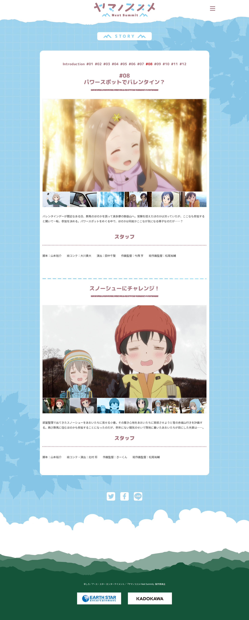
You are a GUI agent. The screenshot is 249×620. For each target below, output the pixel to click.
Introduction (74, 63)
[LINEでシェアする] (138, 498)
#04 (115, 63)
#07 (140, 63)
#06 (132, 63)
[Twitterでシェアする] (111, 498)
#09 (157, 63)
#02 (98, 63)
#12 (183, 63)
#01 (89, 63)
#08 (149, 63)
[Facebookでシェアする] (124, 498)
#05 (123, 63)
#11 (174, 63)
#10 (166, 63)
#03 (106, 63)
